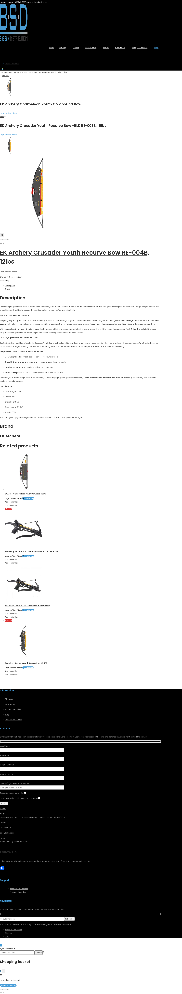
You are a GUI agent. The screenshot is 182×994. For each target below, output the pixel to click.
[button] (11, 502)
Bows (16, 72)
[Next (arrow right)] (3, 243)
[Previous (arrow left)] (1, 243)
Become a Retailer (13, 720)
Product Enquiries (13, 709)
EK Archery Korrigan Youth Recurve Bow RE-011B (26, 663)
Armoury (9, 72)
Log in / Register (12, 63)
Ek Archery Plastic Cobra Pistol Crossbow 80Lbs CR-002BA (31, 551)
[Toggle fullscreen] (6, 239)
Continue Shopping (8, 985)
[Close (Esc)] (1, 239)
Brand (7, 289)
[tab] (83, 285)
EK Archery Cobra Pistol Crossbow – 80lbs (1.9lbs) (27, 605)
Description (10, 285)
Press (7, 936)
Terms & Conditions (13, 929)
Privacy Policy (20, 924)
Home (2, 72)
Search (39, 952)
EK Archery (4, 280)
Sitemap (8, 933)
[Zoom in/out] (8, 239)
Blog (7, 714)
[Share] (3, 239)
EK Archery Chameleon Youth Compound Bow (25, 494)
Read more (29, 498)
